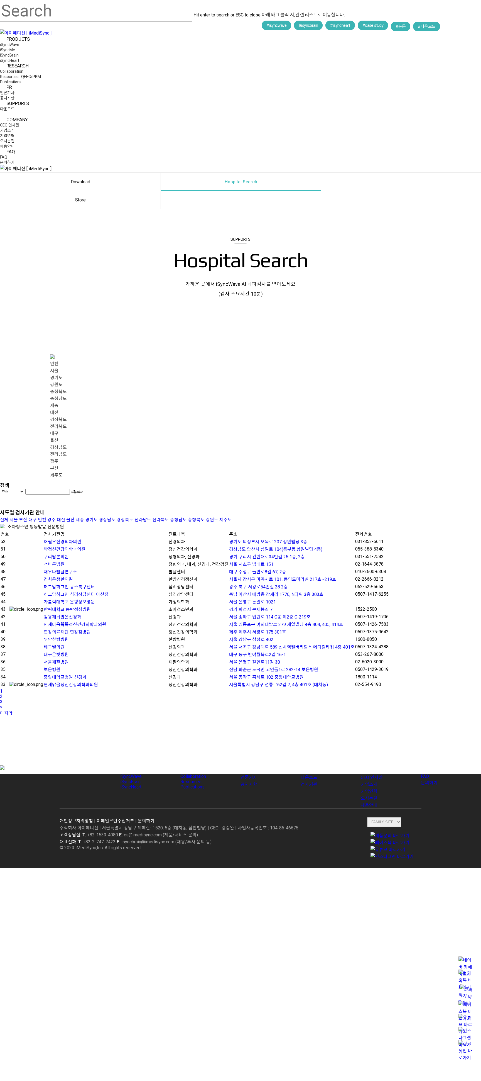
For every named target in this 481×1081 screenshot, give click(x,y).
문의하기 (429, 782)
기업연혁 (369, 791)
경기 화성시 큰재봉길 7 (251, 609)
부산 (54, 468)
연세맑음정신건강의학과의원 (71, 684)
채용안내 (369, 805)
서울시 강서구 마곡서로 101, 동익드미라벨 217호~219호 (282, 579)
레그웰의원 (54, 647)
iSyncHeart (130, 787)
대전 (54, 412)
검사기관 (309, 784)
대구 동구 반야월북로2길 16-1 (257, 654)
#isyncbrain (308, 25)
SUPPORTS (14, 972)
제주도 (56, 475)
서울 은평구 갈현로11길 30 (254, 662)
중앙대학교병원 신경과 (65, 677)
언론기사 (248, 777)
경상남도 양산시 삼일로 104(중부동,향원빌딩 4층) (275, 549)
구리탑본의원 (56, 556)
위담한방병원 (56, 639)
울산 (54, 440)
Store (80, 200)
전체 (4, 519)
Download (80, 181)
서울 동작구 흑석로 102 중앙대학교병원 (266, 677)
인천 (54, 363)
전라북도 (58, 426)
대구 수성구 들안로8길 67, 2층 (257, 571)
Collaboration (193, 776)
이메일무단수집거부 (115, 821)
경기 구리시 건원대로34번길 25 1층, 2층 (267, 556)
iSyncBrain (130, 781)
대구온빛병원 (56, 654)
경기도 (56, 377)
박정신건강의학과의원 (64, 549)
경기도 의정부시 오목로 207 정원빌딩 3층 (268, 541)
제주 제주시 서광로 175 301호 (257, 632)
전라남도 (58, 454)
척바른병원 (54, 564)
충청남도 (58, 398)
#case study (372, 25)
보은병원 (52, 669)
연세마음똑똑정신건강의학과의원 (75, 624)
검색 (76, 492)
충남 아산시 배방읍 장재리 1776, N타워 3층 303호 (276, 594)
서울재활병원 (56, 662)
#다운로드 (426, 26)
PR (243, 768)
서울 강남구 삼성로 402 (251, 639)
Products (131, 768)
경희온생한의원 (58, 579)
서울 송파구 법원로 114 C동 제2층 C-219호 (270, 617)
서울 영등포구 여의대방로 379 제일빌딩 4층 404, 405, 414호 (286, 624)
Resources (191, 781)
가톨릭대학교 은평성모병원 (69, 602)
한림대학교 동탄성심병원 (67, 609)
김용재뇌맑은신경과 (62, 617)
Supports (311, 768)
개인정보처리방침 (76, 821)
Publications (192, 787)
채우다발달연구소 (60, 571)
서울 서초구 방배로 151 (251, 564)
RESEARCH (14, 914)
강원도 (56, 384)
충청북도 (58, 391)
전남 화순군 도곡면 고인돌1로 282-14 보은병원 (273, 669)
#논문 (401, 26)
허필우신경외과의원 (62, 541)
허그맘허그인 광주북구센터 (69, 587)
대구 (54, 433)
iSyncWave (131, 776)
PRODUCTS (15, 872)
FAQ (425, 768)
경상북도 (58, 419)
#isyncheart (340, 25)
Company (372, 768)
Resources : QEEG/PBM (30, 930)
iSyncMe (11, 889)
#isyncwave (276, 25)
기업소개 (369, 784)
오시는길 (369, 798)
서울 (54, 370)
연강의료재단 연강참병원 (67, 632)
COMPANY (13, 997)
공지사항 (248, 784)
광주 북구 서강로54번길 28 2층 (258, 587)
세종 (54, 405)
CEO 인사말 (372, 777)
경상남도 (58, 447)
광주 (54, 461)
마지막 (6, 713)
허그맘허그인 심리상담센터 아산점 (76, 594)
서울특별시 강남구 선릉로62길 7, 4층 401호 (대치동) (278, 684)
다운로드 (309, 777)
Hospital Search (241, 181)
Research (191, 768)
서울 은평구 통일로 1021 (252, 602)
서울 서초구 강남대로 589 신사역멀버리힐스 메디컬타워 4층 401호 (292, 647)
